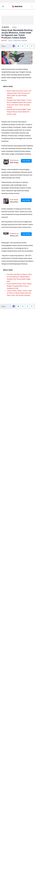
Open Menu (3, 6)
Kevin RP (4, 40)
